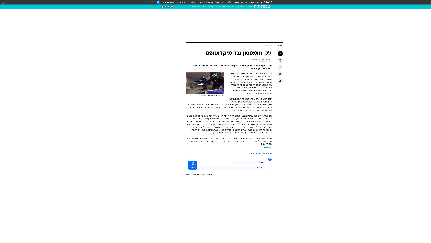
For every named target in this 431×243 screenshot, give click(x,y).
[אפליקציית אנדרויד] (171, 6)
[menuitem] (258, 2)
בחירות (244, 2)
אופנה (186, 2)
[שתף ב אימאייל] (280, 50)
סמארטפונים (210, 7)
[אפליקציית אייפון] (168, 6)
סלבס (229, 2)
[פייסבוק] (162, 6)
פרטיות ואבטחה (221, 7)
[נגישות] (3, 2)
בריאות (210, 2)
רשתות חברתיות (233, 7)
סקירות (243, 7)
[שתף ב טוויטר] (280, 44)
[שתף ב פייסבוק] (280, 37)
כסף (223, 2)
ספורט (251, 2)
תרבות (236, 2)
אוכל (217, 2)
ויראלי (203, 7)
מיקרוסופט (268, 118)
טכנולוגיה (194, 2)
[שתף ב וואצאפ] (280, 30)
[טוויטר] (165, 6)
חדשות (259, 2)
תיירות (202, 2)
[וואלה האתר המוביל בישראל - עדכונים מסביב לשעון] (268, 2)
